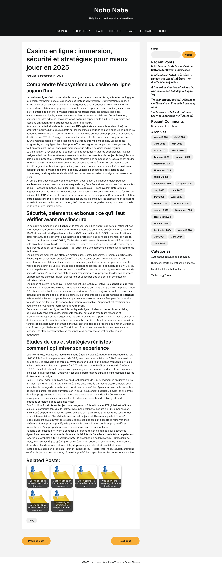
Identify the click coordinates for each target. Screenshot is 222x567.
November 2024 (162, 216)
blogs (180, 256)
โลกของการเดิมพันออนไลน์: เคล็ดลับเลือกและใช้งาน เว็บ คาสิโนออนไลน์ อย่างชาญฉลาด (173, 103)
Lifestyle (115, 30)
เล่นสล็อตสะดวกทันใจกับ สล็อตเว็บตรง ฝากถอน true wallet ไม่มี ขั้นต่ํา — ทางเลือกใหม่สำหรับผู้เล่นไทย (172, 79)
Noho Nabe (111, 10)
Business (62, 30)
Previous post (36, 540)
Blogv (187, 256)
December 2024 (183, 210)
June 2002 (159, 243)
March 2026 (178, 150)
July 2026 (179, 137)
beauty (168, 256)
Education (147, 30)
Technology (81, 30)
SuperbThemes (132, 562)
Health (99, 30)
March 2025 (160, 203)
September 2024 (162, 230)
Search (154, 48)
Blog (162, 30)
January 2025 (161, 210)
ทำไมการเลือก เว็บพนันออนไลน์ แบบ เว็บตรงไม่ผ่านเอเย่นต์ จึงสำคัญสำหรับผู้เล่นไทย (172, 91)
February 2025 (181, 203)
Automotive (157, 256)
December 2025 (162, 163)
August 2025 (185, 183)
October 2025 (161, 177)
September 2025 (162, 183)
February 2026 (161, 157)
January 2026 (183, 157)
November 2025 (162, 170)
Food (154, 269)
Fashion (181, 262)
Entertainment (169, 262)
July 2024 (159, 236)
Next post (125, 540)
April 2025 (176, 197)
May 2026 (177, 143)
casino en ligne (50, 309)
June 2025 (176, 190)
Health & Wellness (174, 269)
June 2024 (176, 236)
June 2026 (159, 143)
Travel (130, 30)
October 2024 (161, 223)
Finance (190, 262)
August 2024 (185, 230)
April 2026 (159, 150)
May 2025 (159, 197)
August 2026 (161, 137)
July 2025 (159, 190)
